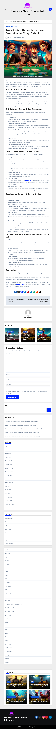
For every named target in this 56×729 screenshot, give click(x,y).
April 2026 (8, 453)
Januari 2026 (8, 464)
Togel (6, 540)
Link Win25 (8, 615)
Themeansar (39, 727)
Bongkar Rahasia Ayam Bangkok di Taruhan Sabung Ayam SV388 (22, 432)
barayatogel (8, 651)
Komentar (9, 354)
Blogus (32, 727)
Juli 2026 (7, 446)
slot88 (7, 658)
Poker (6, 532)
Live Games (14, 26)
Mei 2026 (7, 450)
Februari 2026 (9, 461)
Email (7, 379)
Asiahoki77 (8, 553)
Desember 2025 (9, 468)
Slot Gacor (8, 637)
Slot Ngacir (8, 655)
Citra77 (7, 568)
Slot (6, 536)
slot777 (7, 550)
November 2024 (9, 508)
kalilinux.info (20, 284)
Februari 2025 (9, 497)
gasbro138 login (9, 593)
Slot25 (7, 560)
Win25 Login (8, 618)
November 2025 (9, 471)
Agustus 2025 (9, 482)
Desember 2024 (9, 504)
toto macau (8, 644)
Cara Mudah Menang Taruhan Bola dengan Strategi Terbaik (20, 425)
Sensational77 (9, 597)
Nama (8, 374)
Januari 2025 (8, 500)
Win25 (6, 622)
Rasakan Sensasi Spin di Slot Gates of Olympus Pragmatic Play (21, 421)
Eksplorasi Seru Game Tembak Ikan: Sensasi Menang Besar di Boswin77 (23, 428)
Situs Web (8, 384)
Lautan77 (7, 564)
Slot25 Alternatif (9, 608)
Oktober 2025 (8, 475)
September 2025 (9, 479)
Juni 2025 (8, 490)
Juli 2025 (7, 486)
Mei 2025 (7, 493)
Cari (6, 405)
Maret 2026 (8, 457)
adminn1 (11, 337)
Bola (6, 522)
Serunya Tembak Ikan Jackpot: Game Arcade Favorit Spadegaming (22, 436)
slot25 (7, 626)
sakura (11, 37)
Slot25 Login (8, 647)
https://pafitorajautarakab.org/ (13, 604)
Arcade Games (9, 518)
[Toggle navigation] (5, 9)
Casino (7, 26)
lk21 (6, 557)
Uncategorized (9, 543)
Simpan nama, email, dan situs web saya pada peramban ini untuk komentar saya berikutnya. (26, 392)
